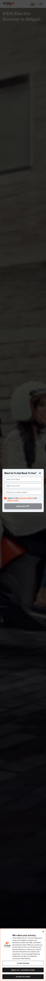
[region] (23, 954)
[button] (40, 473)
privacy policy (13, 500)
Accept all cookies (23, 977)
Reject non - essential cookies (23, 970)
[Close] (43, 931)
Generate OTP (23, 506)
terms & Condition (26, 498)
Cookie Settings (23, 963)
